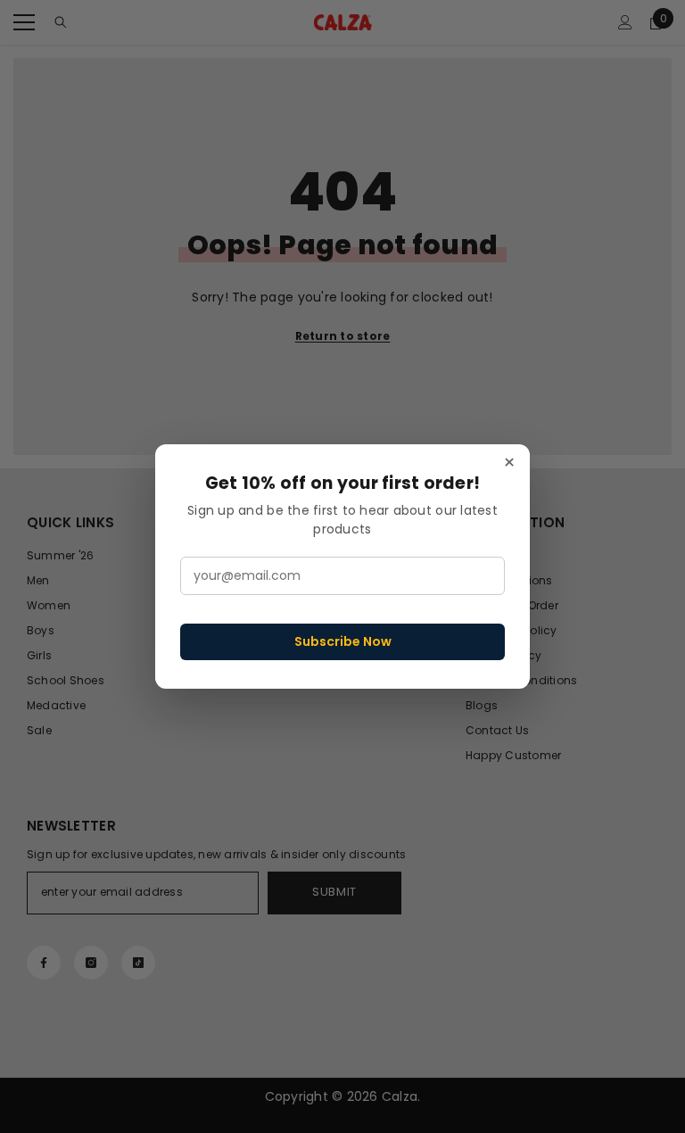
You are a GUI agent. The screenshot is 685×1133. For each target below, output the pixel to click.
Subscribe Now (343, 641)
